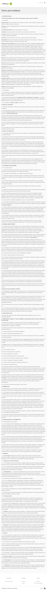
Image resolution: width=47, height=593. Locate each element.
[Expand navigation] (45, 2)
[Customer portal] (42, 3)
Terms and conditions (38, 583)
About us (38, 581)
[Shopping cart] (40, 2)
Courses (23, 581)
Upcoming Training (8, 581)
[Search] (39, 2)
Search (23, 583)
